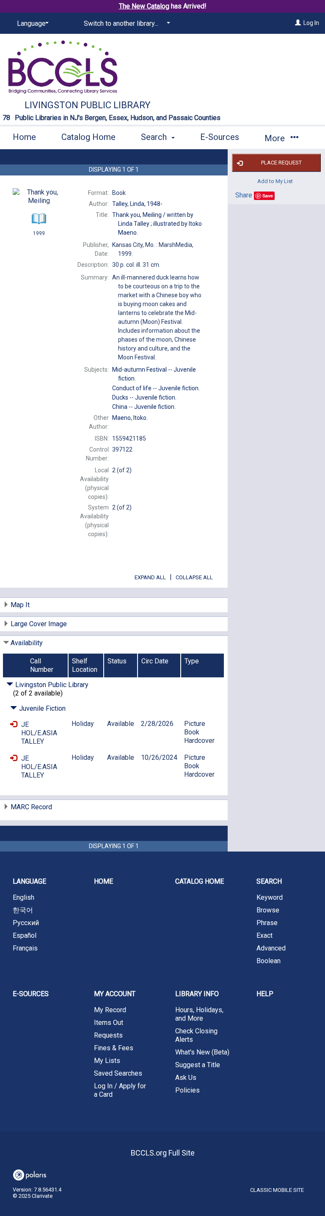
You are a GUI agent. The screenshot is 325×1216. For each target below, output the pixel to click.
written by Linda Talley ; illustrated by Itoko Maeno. (157, 223)
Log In (311, 22)
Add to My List (275, 181)
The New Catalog (144, 6)
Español (24, 935)
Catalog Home (88, 137)
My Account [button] (114, 994)
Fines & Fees (113, 1048)
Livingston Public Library (88, 105)
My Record (110, 1010)
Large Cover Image (39, 624)
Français (25, 948)
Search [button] (155, 137)
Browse (267, 910)
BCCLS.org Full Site (163, 1152)
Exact (264, 935)
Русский (26, 923)
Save (267, 195)
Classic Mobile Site (277, 1190)
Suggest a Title (197, 1065)
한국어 (23, 910)
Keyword (269, 897)
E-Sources (219, 137)
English (23, 897)
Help (264, 994)
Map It (20, 605)
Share (243, 195)
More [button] (275, 138)
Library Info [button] (197, 994)
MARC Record (31, 807)
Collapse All (194, 577)
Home (24, 137)
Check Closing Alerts (196, 1035)
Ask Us (185, 1078)
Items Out (108, 1023)
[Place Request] (13, 724)
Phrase (267, 923)
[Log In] (298, 22)
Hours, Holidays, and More (199, 1014)
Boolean (268, 961)
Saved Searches (118, 1073)
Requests (108, 1035)
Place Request (281, 162)
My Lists (107, 1061)
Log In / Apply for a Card (120, 1090)
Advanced (271, 948)
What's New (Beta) (202, 1052)
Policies (187, 1090)
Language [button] (29, 881)
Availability (27, 643)
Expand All (150, 577)
